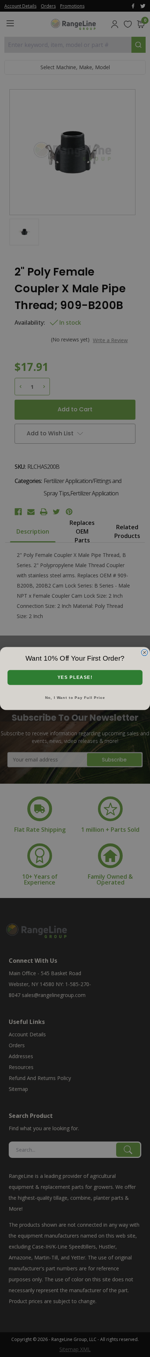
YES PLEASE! (75, 677)
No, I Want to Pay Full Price (75, 698)
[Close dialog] (144, 652)
